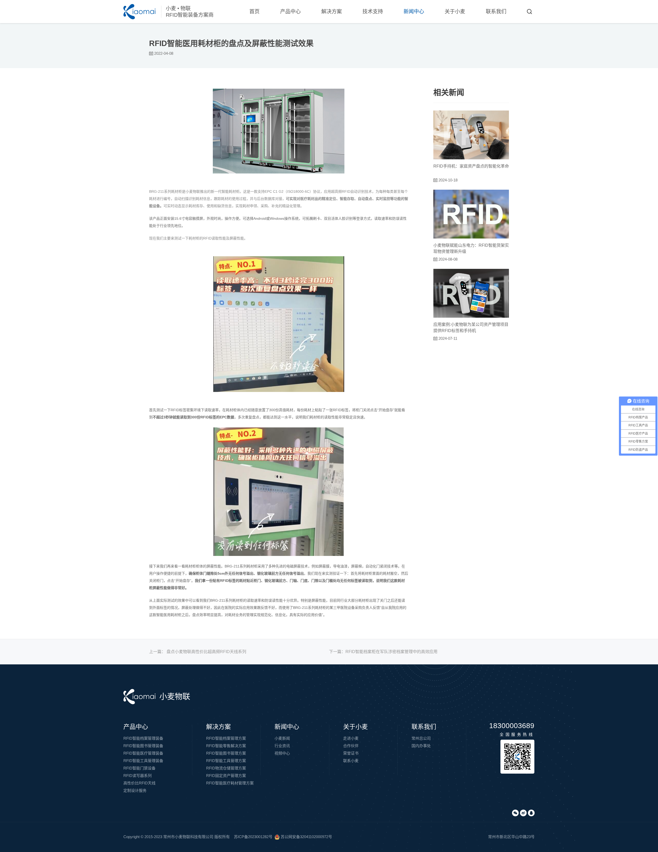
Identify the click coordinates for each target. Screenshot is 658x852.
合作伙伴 (351, 746)
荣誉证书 (351, 753)
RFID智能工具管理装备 (143, 760)
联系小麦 (351, 760)
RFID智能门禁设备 (139, 768)
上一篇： (197, 651)
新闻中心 (414, 11)
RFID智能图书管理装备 (143, 746)
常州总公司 (421, 738)
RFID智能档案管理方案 (226, 738)
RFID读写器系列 (137, 775)
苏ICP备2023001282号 (253, 837)
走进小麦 (351, 738)
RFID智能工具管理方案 (226, 760)
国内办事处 (421, 746)
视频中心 (282, 753)
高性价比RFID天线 (139, 783)
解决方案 (331, 11)
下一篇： (383, 651)
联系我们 (496, 11)
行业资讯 (282, 746)
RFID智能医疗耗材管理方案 (230, 783)
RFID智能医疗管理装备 (143, 753)
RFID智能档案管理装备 (143, 738)
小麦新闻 (282, 738)
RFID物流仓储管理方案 (226, 768)
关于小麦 (455, 11)
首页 (254, 11)
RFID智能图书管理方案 (226, 753)
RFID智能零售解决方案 (226, 746)
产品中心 (290, 11)
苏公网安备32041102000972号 (306, 837)
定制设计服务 (135, 790)
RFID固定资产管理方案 (226, 775)
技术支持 (372, 11)
